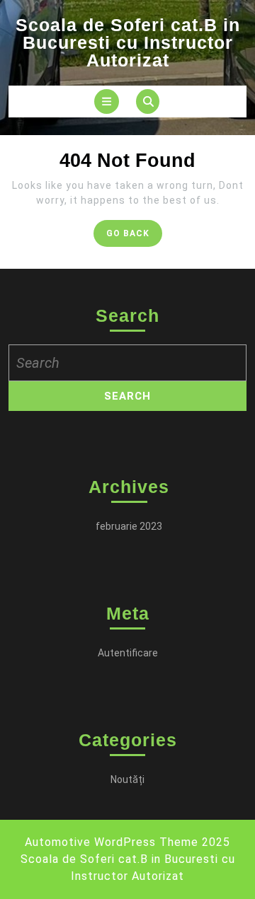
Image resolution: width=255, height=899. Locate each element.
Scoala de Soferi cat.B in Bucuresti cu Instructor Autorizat (128, 42)
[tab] (106, 101)
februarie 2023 (129, 526)
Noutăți (127, 779)
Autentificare (128, 653)
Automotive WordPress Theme (111, 842)
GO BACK (134, 236)
